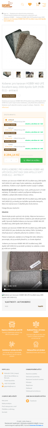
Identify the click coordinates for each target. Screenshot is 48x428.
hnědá (10, 145)
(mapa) (16, 373)
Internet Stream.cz (36, 425)
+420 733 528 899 (9, 384)
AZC (22, 425)
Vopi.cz (5, 13)
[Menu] (44, 4)
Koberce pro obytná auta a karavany (22, 13)
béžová (10, 128)
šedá (10, 136)
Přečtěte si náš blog (8, 409)
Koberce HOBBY (9, 17)
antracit (11, 120)
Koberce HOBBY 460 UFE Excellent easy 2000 (30, 17)
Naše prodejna (6, 403)
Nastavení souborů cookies (35, 379)
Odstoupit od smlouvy (33, 391)
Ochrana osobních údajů (29, 423)
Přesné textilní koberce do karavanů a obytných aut (20, 15)
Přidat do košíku (32, 160)
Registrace (29, 385)
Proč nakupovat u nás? (9, 406)
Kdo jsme (5, 401)
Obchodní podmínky (33, 377)
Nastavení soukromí (12, 423)
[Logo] (7, 4)
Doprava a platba (31, 374)
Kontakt (4, 412)
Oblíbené (29, 388)
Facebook (33, 401)
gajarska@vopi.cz (9, 386)
